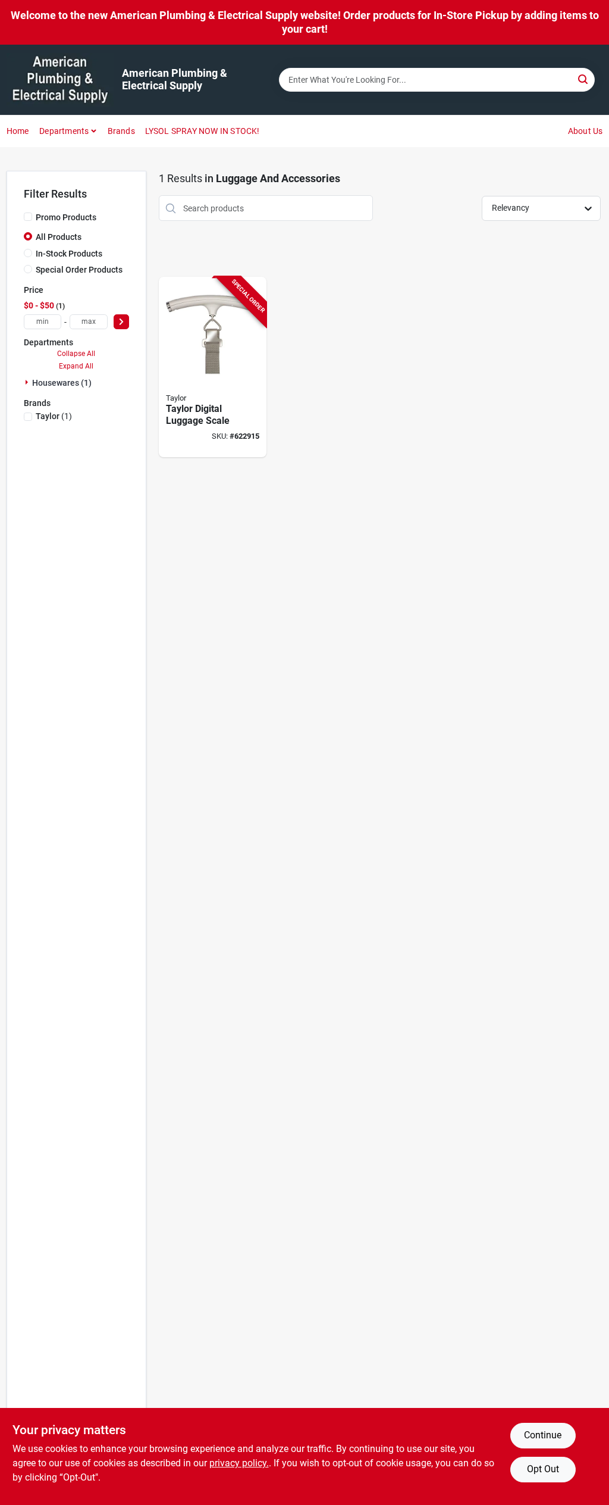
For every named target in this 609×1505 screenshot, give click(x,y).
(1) (54, 416)
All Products (58, 237)
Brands (121, 131)
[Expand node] (28, 382)
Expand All (76, 366)
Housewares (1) (62, 383)
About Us (585, 131)
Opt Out (543, 1469)
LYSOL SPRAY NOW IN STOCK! (202, 131)
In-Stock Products (69, 254)
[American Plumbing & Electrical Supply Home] (60, 80)
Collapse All (76, 353)
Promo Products (66, 217)
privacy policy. (239, 1463)
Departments (64, 131)
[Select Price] (121, 321)
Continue (542, 1435)
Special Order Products (79, 270)
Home (18, 131)
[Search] (583, 79)
